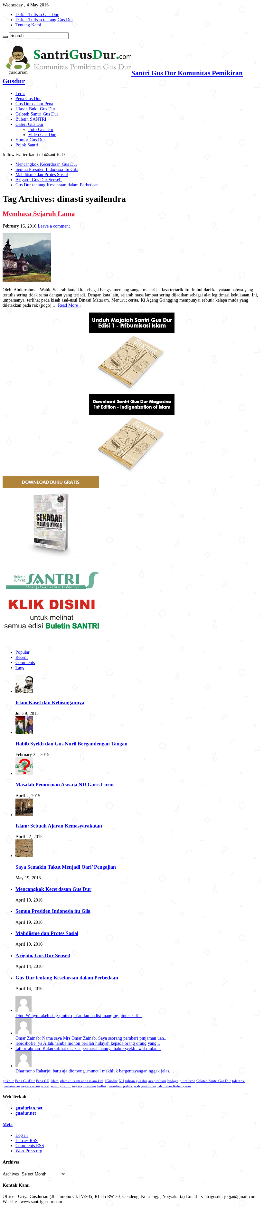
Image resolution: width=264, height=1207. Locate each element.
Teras (20, 93)
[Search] (5, 37)
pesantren (115, 1086)
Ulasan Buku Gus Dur (35, 109)
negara (77, 1086)
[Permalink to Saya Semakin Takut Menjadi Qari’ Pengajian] (24, 855)
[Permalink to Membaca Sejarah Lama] (27, 280)
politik (128, 1086)
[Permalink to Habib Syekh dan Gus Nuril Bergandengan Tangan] (24, 732)
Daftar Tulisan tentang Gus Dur (44, 19)
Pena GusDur (25, 1081)
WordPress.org (28, 1150)
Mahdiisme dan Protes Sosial (41, 174)
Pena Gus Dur (28, 98)
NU (121, 1081)
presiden (89, 1086)
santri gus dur (61, 1086)
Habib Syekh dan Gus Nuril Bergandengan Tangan (71, 744)
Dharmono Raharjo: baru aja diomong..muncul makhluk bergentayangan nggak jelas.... (94, 1071)
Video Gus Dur (42, 134)
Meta (8, 1124)
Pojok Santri (26, 145)
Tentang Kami (28, 25)
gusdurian (148, 1086)
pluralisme (187, 1081)
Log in (21, 1135)
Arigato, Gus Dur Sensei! (38, 179)
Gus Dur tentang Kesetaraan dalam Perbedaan (57, 184)
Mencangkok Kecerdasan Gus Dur (46, 164)
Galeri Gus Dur (29, 124)
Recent (21, 657)
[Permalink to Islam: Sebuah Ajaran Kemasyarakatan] (24, 814)
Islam (55, 1081)
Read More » (69, 305)
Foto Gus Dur (40, 129)
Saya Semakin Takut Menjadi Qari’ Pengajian (65, 867)
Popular (22, 652)
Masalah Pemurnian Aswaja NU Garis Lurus (64, 784)
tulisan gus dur (136, 1081)
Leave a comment (54, 226)
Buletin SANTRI (30, 119)
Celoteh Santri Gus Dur (36, 114)
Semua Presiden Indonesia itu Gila (46, 169)
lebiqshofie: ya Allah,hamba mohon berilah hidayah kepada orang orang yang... (87, 1043)
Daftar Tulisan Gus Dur (37, 14)
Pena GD (42, 1081)
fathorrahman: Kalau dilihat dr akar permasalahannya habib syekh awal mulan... (88, 1048)
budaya (172, 1081)
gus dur (8, 1081)
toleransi (238, 1081)
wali (137, 1086)
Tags (19, 667)
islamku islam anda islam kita (81, 1081)
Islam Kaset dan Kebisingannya (49, 702)
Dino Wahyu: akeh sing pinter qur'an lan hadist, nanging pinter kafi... (78, 1015)
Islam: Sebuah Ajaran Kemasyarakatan (58, 826)
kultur (101, 1086)
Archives (11, 1174)
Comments (25, 662)
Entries (26, 1140)
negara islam (30, 1086)
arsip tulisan (157, 1081)
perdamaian (11, 1086)
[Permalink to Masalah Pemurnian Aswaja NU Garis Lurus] (24, 773)
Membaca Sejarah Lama (39, 214)
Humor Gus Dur (30, 139)
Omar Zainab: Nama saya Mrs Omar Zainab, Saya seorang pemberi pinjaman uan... (91, 1038)
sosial (45, 1086)
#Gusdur (111, 1081)
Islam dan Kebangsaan (174, 1086)
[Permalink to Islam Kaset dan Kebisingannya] (24, 691)
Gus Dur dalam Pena (34, 103)
